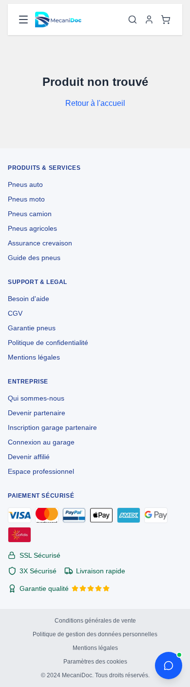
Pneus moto (26, 199)
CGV (15, 313)
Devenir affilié (29, 457)
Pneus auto (25, 184)
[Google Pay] (156, 515)
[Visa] (19, 515)
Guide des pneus (34, 258)
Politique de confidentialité (48, 342)
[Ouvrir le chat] (168, 665)
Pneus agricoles (32, 228)
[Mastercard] (46, 515)
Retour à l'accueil (95, 103)
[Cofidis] (19, 535)
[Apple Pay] (101, 515)
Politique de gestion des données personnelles (95, 634)
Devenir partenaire (36, 413)
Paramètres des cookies (95, 661)
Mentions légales (34, 357)
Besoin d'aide (28, 299)
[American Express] (128, 515)
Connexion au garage (41, 442)
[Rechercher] (132, 19)
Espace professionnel (41, 471)
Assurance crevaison (40, 243)
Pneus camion (30, 214)
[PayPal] (74, 515)
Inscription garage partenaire (52, 427)
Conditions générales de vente (95, 620)
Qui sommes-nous (36, 398)
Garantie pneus (32, 328)
